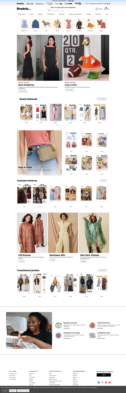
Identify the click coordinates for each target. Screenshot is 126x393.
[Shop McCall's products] (30, 3)
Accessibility (32, 383)
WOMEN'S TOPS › (24, 31)
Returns (31, 381)
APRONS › (57, 31)
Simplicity (75, 373)
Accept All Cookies (23, 390)
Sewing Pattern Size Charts (55, 381)
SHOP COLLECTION (23, 91)
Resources (98, 14)
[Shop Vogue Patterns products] (49, 3)
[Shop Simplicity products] (20, 3)
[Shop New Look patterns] (68, 3)
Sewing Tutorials (53, 379)
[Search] (49, 10)
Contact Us (31, 373)
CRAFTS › (46, 31)
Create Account (13, 373)
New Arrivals (21, 14)
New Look (75, 381)
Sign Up (104, 375)
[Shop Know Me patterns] (59, 3)
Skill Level (61, 14)
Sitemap (31, 384)
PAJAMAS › (101, 31)
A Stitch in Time (52, 375)
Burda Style (75, 384)
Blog (50, 373)
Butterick (75, 377)
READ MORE (84, 261)
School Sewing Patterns (54, 384)
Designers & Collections (75, 14)
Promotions (32, 377)
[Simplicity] (24, 8)
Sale (107, 14)
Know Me (75, 383)
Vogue (74, 379)
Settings (5, 390)
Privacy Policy (93, 387)
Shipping (31, 379)
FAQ (30, 375)
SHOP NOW (103, 180)
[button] (18, 113)
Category (40, 14)
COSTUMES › (79, 31)
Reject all (12, 390)
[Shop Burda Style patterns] (78, 3)
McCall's (75, 375)
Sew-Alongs (52, 377)
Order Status (13, 377)
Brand (31, 14)
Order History (13, 379)
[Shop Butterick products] (39, 3)
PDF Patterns (50, 14)
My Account (12, 375)
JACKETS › (35, 31)
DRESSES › (68, 31)
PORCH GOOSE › (90, 31)
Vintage (89, 14)
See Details (107, 3)
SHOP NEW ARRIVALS (101, 99)
